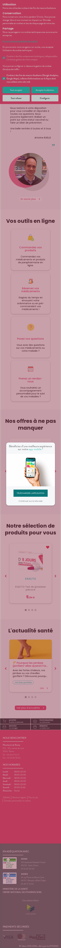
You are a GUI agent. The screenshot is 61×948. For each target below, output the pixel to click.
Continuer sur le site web (30, 501)
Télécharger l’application (30, 493)
